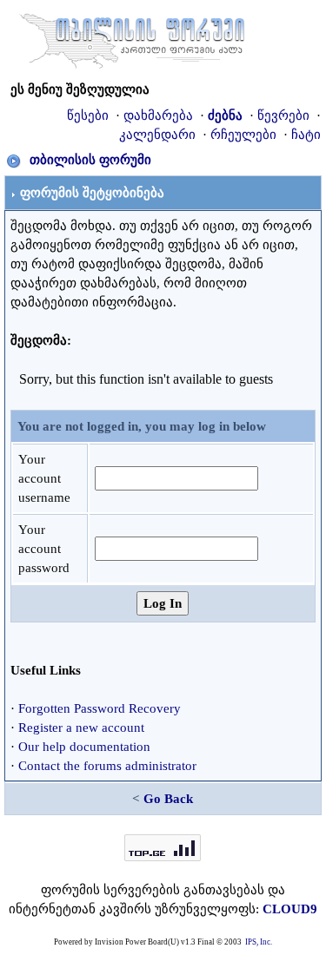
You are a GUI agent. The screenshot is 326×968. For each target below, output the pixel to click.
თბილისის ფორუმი (90, 160)
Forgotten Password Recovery (99, 708)
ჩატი (306, 135)
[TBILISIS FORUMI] (132, 37)
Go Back (168, 799)
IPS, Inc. (258, 942)
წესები (88, 115)
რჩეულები (243, 135)
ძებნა (225, 115)
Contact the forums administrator (107, 766)
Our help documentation (84, 747)
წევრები (283, 115)
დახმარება (158, 115)
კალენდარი (157, 135)
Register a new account (81, 727)
